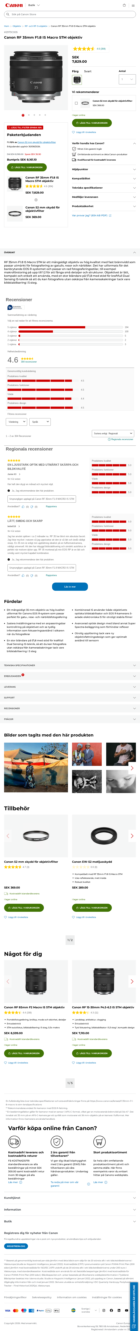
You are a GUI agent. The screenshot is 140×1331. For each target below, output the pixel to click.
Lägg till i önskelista (86, 132)
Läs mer (13, 1182)
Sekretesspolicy (42, 1297)
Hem (6, 26)
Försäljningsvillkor (15, 1297)
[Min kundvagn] (124, 5)
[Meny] (133, 5)
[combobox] (70, 14)
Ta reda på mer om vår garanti (65, 1184)
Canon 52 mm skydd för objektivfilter (112, 101)
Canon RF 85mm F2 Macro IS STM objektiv (34, 1007)
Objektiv (17, 26)
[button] (23, 115)
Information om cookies (72, 1297)
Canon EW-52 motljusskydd (92, 861)
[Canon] (14, 5)
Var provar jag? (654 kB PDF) (89, 215)
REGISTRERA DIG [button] (16, 1246)
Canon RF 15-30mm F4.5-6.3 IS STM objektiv (103, 1007)
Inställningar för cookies (107, 1297)
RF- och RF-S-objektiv (36, 26)
